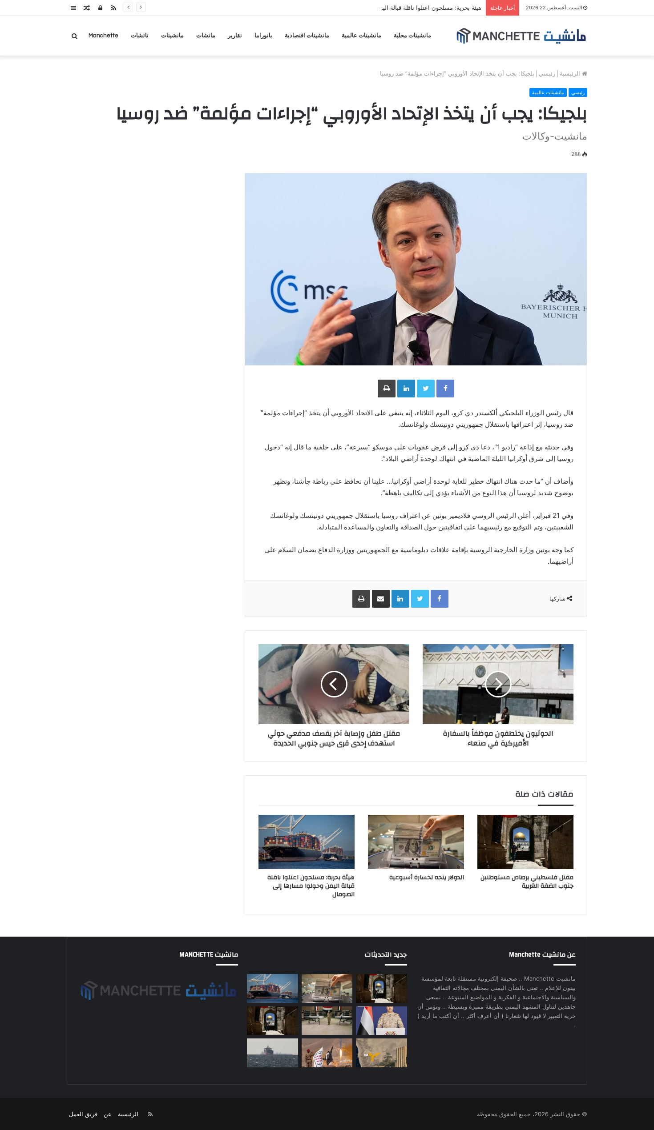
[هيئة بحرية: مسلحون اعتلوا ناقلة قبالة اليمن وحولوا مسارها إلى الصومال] (306, 842)
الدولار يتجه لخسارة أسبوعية (426, 877)
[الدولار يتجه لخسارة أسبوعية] (416, 842)
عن (108, 1114)
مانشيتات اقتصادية (307, 35)
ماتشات (205, 35)
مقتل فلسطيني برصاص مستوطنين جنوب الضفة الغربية (526, 882)
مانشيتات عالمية (361, 35)
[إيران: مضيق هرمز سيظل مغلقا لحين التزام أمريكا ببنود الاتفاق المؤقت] (272, 1052)
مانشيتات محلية (412, 35)
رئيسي (547, 73)
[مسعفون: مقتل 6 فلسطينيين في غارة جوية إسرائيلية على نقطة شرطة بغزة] (272, 1020)
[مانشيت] (521, 36)
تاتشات (140, 35)
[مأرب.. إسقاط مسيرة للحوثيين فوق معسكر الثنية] (381, 1052)
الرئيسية (571, 73)
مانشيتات (172, 35)
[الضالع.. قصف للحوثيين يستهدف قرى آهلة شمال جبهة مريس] (327, 1052)
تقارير (235, 35)
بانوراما (263, 35)
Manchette (103, 35)
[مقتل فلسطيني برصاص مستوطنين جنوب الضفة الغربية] (525, 842)
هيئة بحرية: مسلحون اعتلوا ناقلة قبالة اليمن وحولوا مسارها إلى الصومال (393, 7)
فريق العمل (83, 1114)
